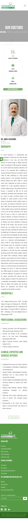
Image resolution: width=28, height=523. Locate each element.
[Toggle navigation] (25, 5)
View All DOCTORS (14, 417)
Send (25, 498)
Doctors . (3, 32)
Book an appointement (13, 89)
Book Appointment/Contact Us (8, 470)
